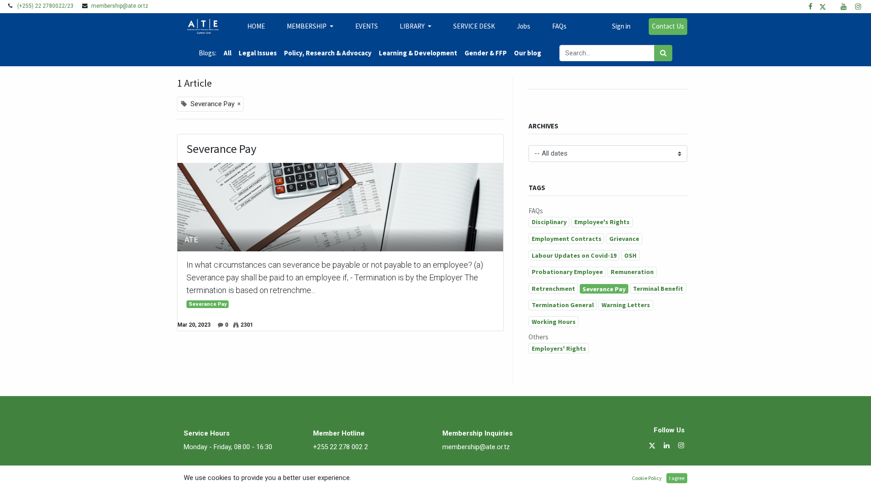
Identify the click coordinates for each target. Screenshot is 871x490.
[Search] (663, 53)
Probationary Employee (567, 272)
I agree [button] (677, 478)
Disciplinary (549, 222)
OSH (630, 255)
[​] (810, 6)
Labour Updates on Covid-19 (574, 255)
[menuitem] (256, 26)
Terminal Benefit (658, 288)
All (227, 53)
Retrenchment (553, 288)
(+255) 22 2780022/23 (45, 6)
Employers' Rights (559, 348)
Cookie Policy (647, 478)
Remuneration (632, 272)
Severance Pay (221, 149)
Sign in (621, 26)
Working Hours (554, 322)
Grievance (624, 239)
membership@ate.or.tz (119, 6)
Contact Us (668, 26)
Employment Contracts (567, 239)
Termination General (563, 305)
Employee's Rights (602, 222)
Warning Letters (626, 305)
